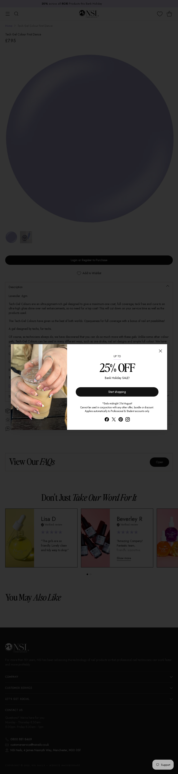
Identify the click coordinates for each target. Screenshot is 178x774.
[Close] (160, 351)
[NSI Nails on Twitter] (113, 420)
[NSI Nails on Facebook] (106, 420)
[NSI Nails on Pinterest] (120, 420)
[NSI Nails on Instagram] (127, 420)
